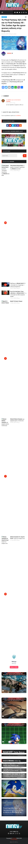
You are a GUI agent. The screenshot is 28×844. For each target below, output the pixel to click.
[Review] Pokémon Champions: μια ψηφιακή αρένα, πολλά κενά (17, 419)
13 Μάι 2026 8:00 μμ (15, 303)
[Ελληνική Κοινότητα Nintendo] (14, 7)
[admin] (3, 55)
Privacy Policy (14, 839)
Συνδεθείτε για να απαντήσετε (13, 99)
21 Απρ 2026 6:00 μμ (15, 540)
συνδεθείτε (18, 115)
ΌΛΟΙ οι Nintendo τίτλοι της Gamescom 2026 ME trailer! (12, 762)
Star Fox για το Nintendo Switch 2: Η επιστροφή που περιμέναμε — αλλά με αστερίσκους (17, 284)
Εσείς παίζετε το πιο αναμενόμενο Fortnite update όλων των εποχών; (12, 791)
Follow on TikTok (14, 667)
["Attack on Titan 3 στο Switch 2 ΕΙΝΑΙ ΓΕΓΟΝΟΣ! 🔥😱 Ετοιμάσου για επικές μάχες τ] (14, 682)
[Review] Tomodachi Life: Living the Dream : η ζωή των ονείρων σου (17, 537)
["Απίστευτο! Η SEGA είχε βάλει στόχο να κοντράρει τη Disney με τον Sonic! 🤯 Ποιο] (14, 708)
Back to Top (13, 842)
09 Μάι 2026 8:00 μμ (15, 422)
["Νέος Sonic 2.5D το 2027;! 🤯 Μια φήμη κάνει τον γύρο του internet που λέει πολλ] (14, 733)
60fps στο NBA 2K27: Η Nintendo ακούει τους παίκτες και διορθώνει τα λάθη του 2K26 (13, 765)
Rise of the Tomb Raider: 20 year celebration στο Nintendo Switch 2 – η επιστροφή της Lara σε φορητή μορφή (18, 294)
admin (15, 34)
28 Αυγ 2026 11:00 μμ (8, 776)
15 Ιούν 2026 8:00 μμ (15, 298)
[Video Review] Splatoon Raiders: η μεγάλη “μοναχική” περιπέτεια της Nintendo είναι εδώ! (17, 167)
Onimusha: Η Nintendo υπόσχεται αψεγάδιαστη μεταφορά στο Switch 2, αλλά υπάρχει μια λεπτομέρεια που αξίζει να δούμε (14, 771)
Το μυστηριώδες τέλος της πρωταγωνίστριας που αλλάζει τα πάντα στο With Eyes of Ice (13, 810)
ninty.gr (14, 838)
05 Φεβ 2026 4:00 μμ (7, 754)
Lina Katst (8, 101)
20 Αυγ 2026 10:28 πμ (8, 814)
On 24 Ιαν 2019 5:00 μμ (7, 34)
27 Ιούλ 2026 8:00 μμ (15, 170)
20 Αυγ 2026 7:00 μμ (7, 795)
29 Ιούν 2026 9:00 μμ (15, 288)
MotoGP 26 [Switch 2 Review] (16, 301)
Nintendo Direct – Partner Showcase (13, 752)
